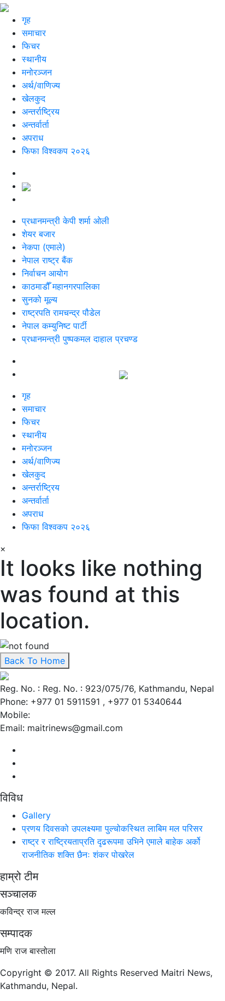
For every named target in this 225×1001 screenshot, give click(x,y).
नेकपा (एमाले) (44, 247)
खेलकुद (33, 98)
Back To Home (34, 660)
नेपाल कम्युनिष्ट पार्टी (54, 325)
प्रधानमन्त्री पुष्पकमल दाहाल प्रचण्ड (80, 338)
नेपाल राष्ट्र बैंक (47, 260)
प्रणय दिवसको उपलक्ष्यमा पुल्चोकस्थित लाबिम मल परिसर (112, 828)
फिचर (31, 45)
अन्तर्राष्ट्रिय (41, 111)
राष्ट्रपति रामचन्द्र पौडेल (61, 312)
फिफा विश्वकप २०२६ (56, 150)
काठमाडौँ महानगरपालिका (61, 286)
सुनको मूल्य (39, 299)
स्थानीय (34, 59)
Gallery (36, 815)
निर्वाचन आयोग (45, 273)
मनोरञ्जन (37, 72)
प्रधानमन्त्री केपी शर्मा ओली (65, 220)
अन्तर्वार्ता (35, 124)
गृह (26, 19)
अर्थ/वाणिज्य (41, 85)
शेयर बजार (38, 233)
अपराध (32, 137)
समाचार (34, 32)
